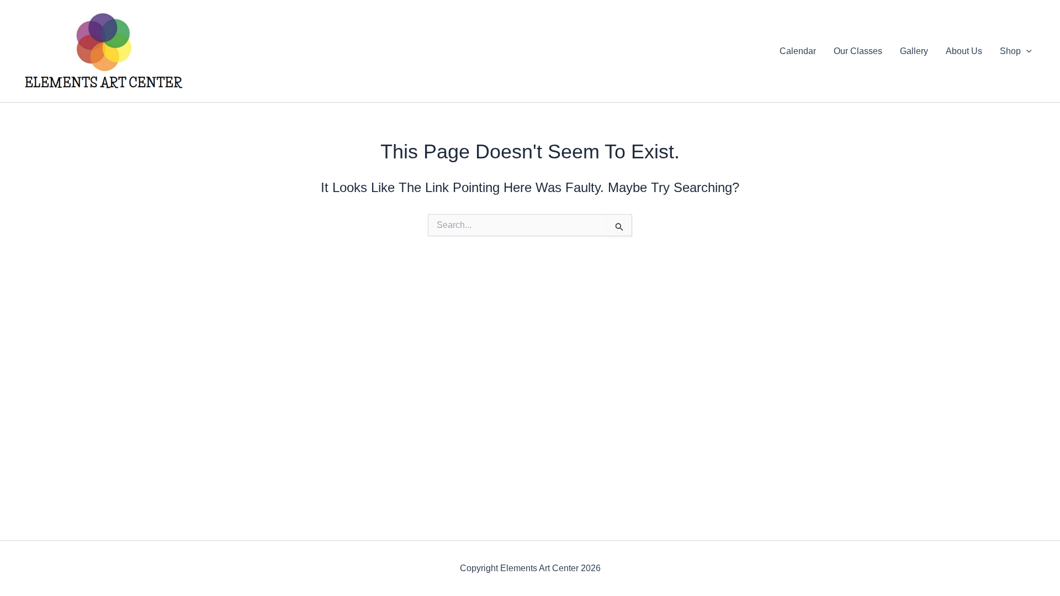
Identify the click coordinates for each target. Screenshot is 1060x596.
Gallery (914, 51)
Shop (1010, 51)
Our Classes (858, 51)
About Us (964, 51)
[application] (1026, 51)
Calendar (798, 51)
